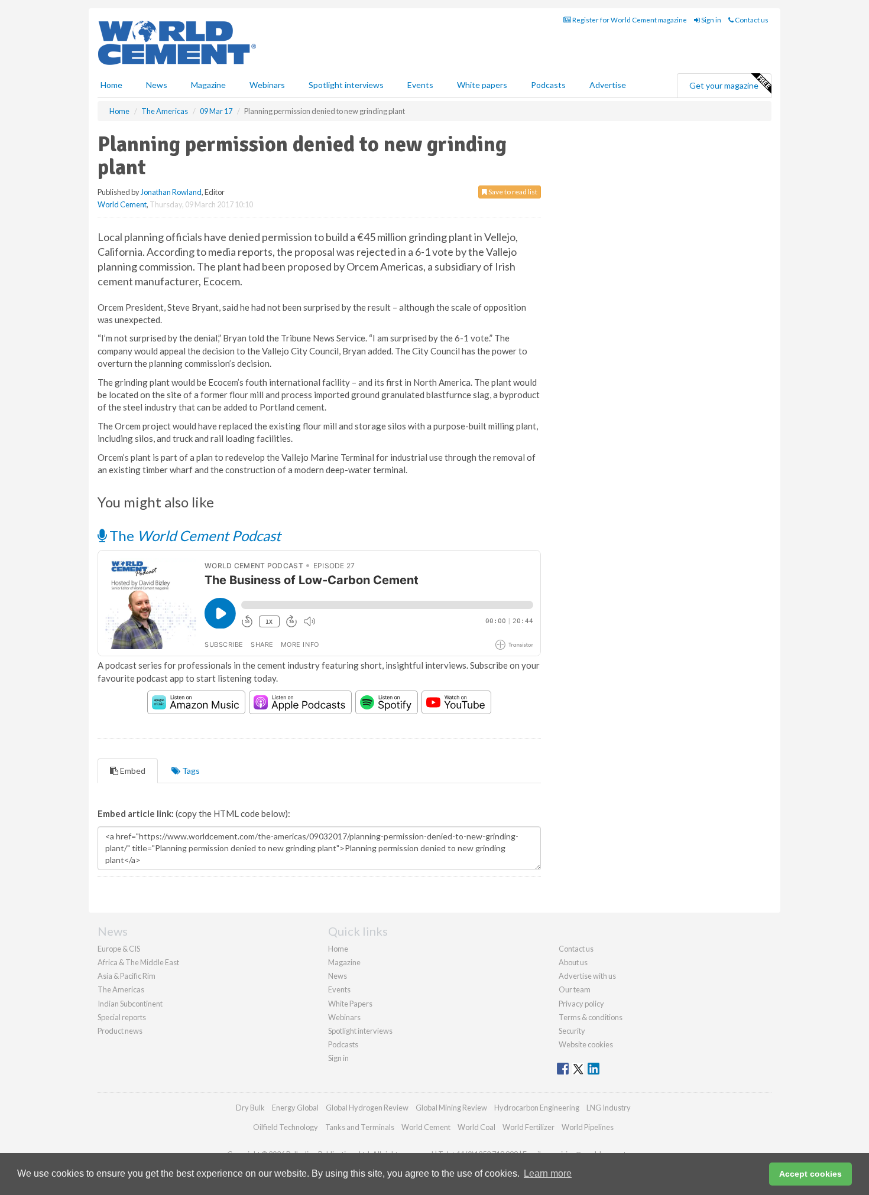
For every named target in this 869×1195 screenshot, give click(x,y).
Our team (575, 989)
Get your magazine (723, 85)
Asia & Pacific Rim (126, 976)
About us (573, 962)
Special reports (122, 1017)
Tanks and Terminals (359, 1127)
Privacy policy (581, 1003)
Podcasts (548, 85)
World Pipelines (588, 1127)
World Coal (476, 1127)
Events (420, 85)
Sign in (710, 20)
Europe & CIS (119, 948)
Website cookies (586, 1044)
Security (572, 1031)
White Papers (350, 1003)
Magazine (208, 85)
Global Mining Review (451, 1107)
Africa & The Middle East (138, 962)
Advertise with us (587, 976)
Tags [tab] (190, 771)
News (337, 976)
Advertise (607, 85)
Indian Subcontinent (130, 1003)
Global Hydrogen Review (367, 1107)
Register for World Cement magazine (629, 20)
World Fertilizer (528, 1127)
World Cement (122, 204)
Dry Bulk (250, 1107)
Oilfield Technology (285, 1127)
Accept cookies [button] (810, 1173)
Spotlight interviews (346, 85)
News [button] (156, 85)
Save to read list (512, 191)
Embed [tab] (131, 771)
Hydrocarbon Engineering (536, 1107)
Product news (120, 1031)
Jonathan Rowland (171, 192)
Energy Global (295, 1107)
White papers (482, 85)
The (193, 535)
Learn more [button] (548, 1173)
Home (111, 85)
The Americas (121, 989)
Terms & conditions (590, 1017)
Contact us (751, 20)
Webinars (267, 85)
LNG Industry (608, 1107)
